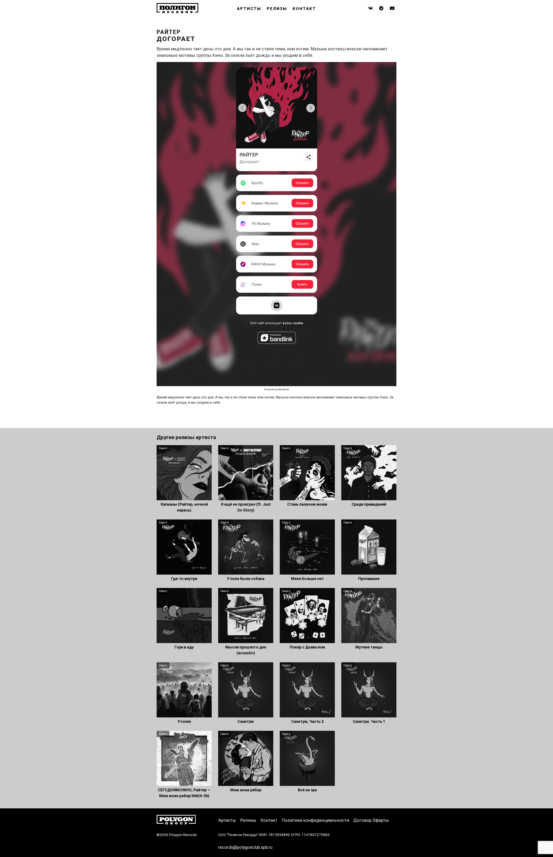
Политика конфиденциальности (315, 820)
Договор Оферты (371, 820)
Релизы (277, 8)
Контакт (304, 8)
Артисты (249, 8)
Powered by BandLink (276, 389)
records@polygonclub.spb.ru (245, 847)
